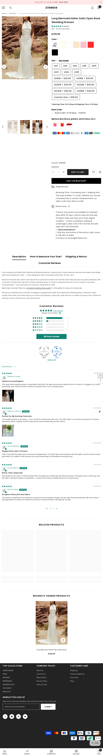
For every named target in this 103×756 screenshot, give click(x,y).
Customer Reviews (50, 263)
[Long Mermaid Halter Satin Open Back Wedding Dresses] (51, 623)
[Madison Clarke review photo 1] (8, 396)
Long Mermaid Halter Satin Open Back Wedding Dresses (51, 650)
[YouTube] (25, 716)
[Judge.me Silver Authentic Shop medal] (44, 351)
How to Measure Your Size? (46, 256)
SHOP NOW (12, 2)
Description (19, 256)
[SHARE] (99, 172)
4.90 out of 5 (58, 311)
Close (101, 2)
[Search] (10, 7)
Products (12, 13)
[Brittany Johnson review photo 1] (8, 431)
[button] (4, 67)
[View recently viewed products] (100, 375)
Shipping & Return (76, 256)
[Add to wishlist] (93, 172)
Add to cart (78, 172)
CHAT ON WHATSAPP (76, 181)
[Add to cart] (63, 640)
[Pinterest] (18, 716)
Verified (50, 360)
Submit (48, 706)
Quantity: (55, 167)
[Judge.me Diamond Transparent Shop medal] (57, 351)
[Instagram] (11, 716)
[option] (25, 47)
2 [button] (50, 508)
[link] (18, 577)
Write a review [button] (51, 336)
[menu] (3, 7)
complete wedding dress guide (38, 288)
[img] (7, 373)
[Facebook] (5, 716)
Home (4, 13)
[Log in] (92, 7)
